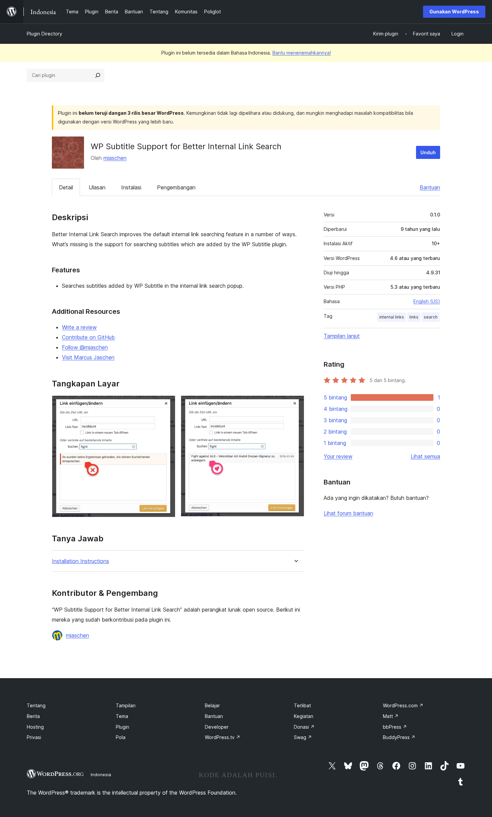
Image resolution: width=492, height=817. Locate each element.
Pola (121, 737)
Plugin (122, 727)
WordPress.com (403, 705)
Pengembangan (176, 187)
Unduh (428, 152)
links (413, 317)
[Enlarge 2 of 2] (295, 404)
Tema (122, 716)
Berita (33, 716)
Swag (303, 737)
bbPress (395, 727)
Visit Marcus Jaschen (88, 357)
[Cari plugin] (97, 75)
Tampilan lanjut (342, 336)
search (430, 317)
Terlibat (302, 705)
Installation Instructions (80, 561)
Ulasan (97, 187)
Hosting (35, 727)
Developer (217, 727)
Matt (391, 716)
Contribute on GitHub (88, 337)
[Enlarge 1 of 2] (166, 404)
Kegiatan (303, 716)
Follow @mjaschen (85, 347)
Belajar (212, 705)
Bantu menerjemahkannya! (301, 53)
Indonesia (101, 774)
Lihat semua (425, 456)
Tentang (36, 705)
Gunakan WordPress (454, 11)
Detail (66, 187)
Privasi (34, 737)
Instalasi (131, 187)
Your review (338, 456)
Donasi (304, 727)
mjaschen (115, 158)
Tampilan (126, 705)
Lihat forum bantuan (348, 513)
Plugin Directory (44, 33)
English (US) (426, 301)
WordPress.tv (222, 737)
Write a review (79, 327)
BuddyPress (399, 737)
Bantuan (430, 187)
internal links (391, 317)
